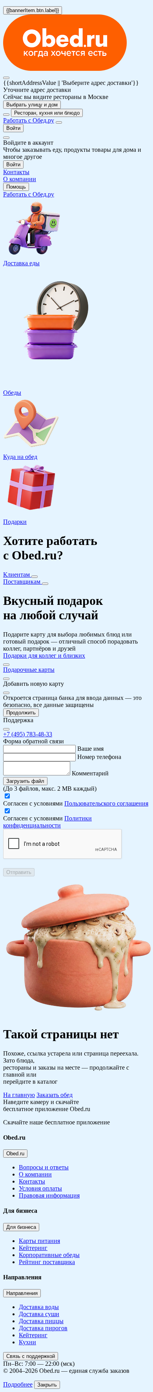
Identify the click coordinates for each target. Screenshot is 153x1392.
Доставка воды (39, 1307)
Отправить (18, 872)
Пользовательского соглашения (106, 803)
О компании (35, 1174)
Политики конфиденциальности (47, 822)
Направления (22, 1293)
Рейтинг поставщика (47, 1262)
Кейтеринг (33, 1248)
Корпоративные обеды (49, 1255)
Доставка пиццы (41, 1321)
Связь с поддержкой (30, 1356)
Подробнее (18, 1384)
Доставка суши (39, 1314)
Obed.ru (15, 1153)
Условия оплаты (40, 1188)
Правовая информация (49, 1195)
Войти (13, 128)
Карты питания (39, 1240)
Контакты (32, 1181)
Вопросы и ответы (44, 1167)
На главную (19, 1095)
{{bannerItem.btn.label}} (32, 10)
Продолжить (21, 713)
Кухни (27, 1342)
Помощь (16, 187)
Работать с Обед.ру (28, 120)
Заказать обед (54, 1095)
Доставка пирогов (43, 1328)
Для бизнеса (21, 1227)
